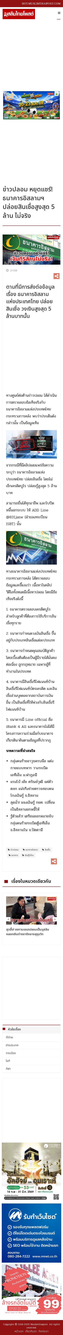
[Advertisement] (31, 54)
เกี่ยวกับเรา (31, 1331)
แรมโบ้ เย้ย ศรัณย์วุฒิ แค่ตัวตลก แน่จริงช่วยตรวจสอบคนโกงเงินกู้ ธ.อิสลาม (32, 788)
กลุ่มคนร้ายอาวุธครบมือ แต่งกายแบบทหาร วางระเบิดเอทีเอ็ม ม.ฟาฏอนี (32, 768)
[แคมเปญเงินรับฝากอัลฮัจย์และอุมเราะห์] (31, 1172)
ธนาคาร (14, 855)
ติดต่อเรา (43, 1331)
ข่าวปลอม (14, 849)
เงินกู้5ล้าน (29, 855)
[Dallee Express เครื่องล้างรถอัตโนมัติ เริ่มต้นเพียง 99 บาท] (31, 1289)
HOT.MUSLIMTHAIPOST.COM (41, 3)
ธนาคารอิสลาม (32, 849)
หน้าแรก (19, 1331)
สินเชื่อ (47, 849)
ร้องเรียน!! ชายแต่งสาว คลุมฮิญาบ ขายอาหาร (30, 932)
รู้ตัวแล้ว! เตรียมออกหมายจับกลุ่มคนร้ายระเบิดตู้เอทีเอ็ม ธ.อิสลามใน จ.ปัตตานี (31, 823)
